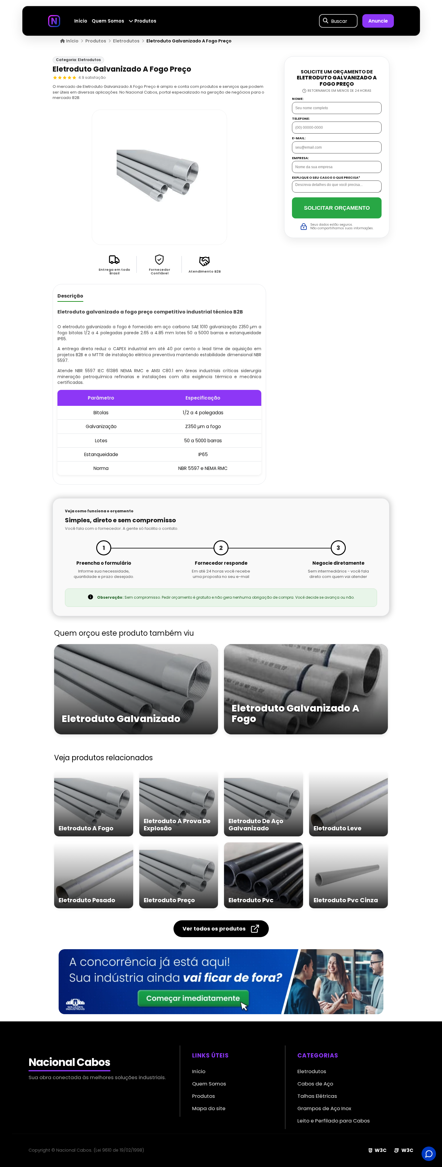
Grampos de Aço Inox (324, 1108)
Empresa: (300, 158)
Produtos (144, 21)
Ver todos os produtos (214, 928)
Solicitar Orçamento (337, 208)
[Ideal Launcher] (221, 981)
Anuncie (378, 20)
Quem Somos (108, 21)
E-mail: (298, 138)
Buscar (339, 20)
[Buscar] (325, 21)
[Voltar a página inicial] (54, 20)
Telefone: (301, 118)
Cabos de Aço (315, 1083)
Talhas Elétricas (317, 1096)
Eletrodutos (311, 1071)
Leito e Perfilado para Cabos (333, 1120)
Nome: (297, 99)
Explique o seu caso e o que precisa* (326, 177)
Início (80, 21)
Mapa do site (209, 1108)
